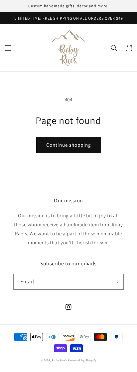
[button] (8, 48)
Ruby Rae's (59, 360)
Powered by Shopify (82, 360)
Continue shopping (68, 145)
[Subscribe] (116, 282)
